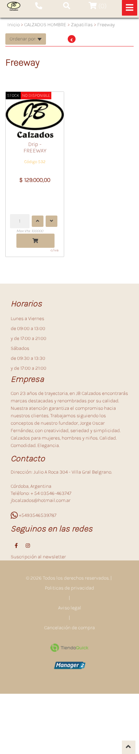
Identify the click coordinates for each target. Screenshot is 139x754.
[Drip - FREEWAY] (35, 115)
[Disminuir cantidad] (51, 221)
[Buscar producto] (66, 6)
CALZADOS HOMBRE (45, 25)
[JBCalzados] (13, 6)
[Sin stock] (35, 241)
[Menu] (129, 8)
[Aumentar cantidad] (37, 221)
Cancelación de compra (69, 628)
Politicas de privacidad (69, 588)
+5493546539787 (37, 515)
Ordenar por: (23, 39)
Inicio (13, 25)
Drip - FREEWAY (35, 147)
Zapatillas (82, 25)
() (102, 6)
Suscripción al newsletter (38, 557)
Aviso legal (69, 608)
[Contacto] (38, 6)
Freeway (106, 25)
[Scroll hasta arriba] (128, 747)
